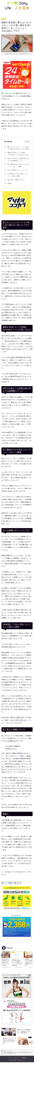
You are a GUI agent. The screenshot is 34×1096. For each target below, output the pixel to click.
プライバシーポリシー (13, 1057)
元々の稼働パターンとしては (18, 170)
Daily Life (17, 8)
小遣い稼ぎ (18, 882)
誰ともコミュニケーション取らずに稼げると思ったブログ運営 (18, 148)
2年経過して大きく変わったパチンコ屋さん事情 (18, 175)
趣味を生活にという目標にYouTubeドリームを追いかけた (18, 154)
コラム (3, 19)
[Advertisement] (17, 1079)
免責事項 (24, 1057)
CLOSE (27, 141)
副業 (11, 882)
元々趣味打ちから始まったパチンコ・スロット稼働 (18, 165)
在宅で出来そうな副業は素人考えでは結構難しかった (18, 159)
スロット (5, 882)
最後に (10, 183)
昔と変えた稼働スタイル (16, 179)
